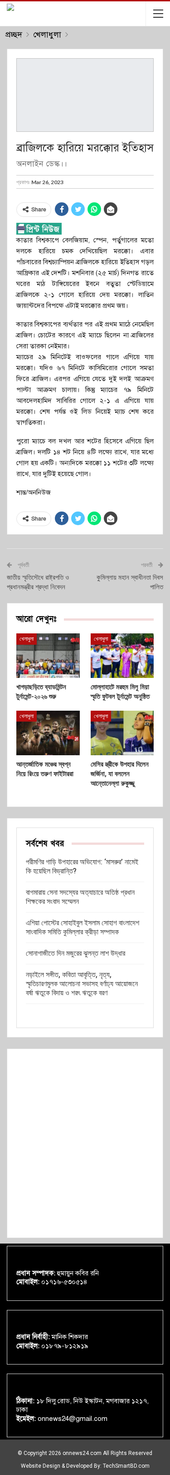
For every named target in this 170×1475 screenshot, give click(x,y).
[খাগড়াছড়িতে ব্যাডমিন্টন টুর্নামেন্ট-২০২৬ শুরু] (48, 655)
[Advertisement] (85, 1143)
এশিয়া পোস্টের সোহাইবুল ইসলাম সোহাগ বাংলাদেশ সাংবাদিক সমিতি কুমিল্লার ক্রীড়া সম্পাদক (82, 927)
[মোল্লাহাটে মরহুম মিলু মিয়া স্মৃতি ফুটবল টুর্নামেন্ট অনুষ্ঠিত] (122, 655)
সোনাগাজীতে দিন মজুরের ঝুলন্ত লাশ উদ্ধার (75, 953)
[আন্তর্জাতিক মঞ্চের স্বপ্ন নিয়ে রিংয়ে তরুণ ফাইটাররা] (48, 733)
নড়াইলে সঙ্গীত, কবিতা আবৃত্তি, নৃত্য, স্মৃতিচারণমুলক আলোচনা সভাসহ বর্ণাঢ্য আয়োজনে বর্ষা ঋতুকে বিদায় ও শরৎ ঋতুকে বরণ (82, 983)
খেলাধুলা (26, 639)
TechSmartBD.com (126, 1466)
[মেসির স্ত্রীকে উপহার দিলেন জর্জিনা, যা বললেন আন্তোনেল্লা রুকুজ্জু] (122, 733)
